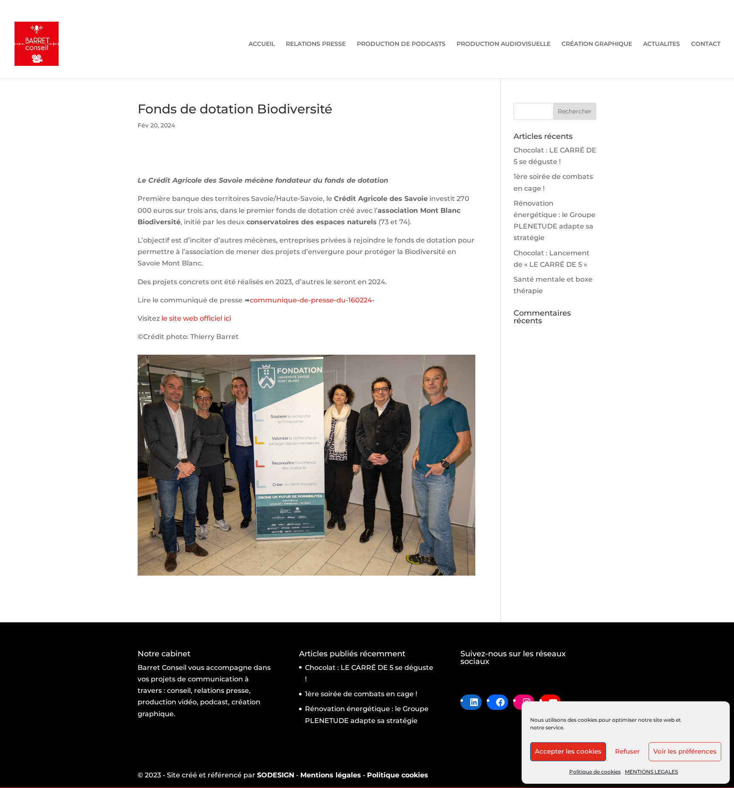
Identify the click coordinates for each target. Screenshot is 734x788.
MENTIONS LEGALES (651, 771)
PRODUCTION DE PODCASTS (401, 44)
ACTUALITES (661, 44)
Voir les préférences (685, 751)
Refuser (627, 751)
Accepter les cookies (568, 751)
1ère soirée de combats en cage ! (361, 694)
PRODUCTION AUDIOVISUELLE (503, 44)
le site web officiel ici (196, 318)
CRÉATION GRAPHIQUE (597, 44)
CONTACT (705, 44)
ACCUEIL (261, 44)
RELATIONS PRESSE (316, 44)
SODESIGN (275, 775)
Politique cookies (397, 775)
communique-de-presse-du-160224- (312, 300)
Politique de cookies (595, 771)
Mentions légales (330, 775)
